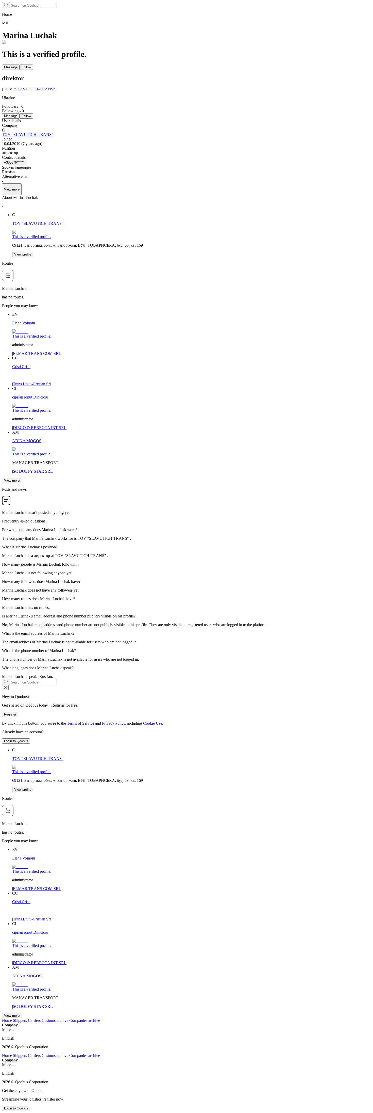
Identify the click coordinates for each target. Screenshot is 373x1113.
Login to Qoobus (16, 741)
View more (12, 480)
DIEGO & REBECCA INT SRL (39, 427)
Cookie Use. (153, 723)
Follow (26, 67)
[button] (186, 1038)
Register (10, 714)
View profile (22, 254)
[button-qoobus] (5, 687)
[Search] (6, 5)
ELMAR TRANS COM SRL (37, 353)
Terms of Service (80, 723)
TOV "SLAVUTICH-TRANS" (29, 89)
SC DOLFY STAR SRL (33, 471)
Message (11, 67)
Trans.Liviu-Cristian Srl (32, 384)
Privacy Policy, (114, 723)
